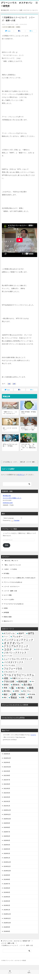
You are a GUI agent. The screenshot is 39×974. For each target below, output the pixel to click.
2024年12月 (7, 758)
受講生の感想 (8, 617)
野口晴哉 (32, 694)
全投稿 (18, 27)
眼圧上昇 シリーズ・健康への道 (29, 462)
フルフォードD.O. (13, 668)
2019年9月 (7, 875)
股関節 (6, 685)
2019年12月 (7, 862)
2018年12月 (7, 914)
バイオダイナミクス (13, 662)
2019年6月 (7, 888)
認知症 (22, 694)
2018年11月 (7, 918)
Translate (16, 520)
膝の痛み (7, 691)
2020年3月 (7, 849)
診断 (14, 384)
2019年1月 (7, 909)
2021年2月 (7, 801)
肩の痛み (27, 684)
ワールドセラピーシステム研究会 (13, 717)
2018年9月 (7, 927)
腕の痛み (21, 688)
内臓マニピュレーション (21, 678)
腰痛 (31, 688)
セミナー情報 (8, 595)
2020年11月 (7, 814)
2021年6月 (7, 784)
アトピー (6, 636)
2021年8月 (7, 775)
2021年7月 (7, 780)
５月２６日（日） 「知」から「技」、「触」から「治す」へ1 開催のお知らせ (28, 447)
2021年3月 (7, 797)
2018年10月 (7, 922)
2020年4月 (7, 844)
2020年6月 (7, 836)
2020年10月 (7, 819)
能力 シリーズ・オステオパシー (10, 428)
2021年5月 (7, 788)
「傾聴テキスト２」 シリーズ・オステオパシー (10, 412)
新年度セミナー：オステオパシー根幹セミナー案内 (28, 428)
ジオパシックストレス (15, 652)
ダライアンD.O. (8, 656)
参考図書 (6, 612)
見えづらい (27, 691)
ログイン (21, 474)
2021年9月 (7, 771)
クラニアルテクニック (16, 646)
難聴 (5, 697)
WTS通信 (6, 573)
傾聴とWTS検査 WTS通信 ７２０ (29, 412)
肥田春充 (16, 685)
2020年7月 (7, 832)
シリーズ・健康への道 (8, 27)
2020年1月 (7, 858)
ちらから (33, 735)
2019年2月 (7, 905)
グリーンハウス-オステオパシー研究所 (15, 705)
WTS (31, 633)
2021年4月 (7, 793)
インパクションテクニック (18, 640)
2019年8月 (7, 879)
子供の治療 (9, 681)
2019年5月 (7, 892)
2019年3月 (7, 901)
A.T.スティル (9, 633)
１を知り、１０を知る (10, 569)
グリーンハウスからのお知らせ (13, 582)
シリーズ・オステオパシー (12, 586)
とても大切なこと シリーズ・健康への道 (11, 462)
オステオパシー (14, 643)
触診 (6, 694)
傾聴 (9, 384)
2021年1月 (7, 805)
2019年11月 (7, 866)
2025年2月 (7, 754)
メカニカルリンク (10, 672)
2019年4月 (7, 897)
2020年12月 (7, 810)
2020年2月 (7, 853)
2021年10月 (7, 767)
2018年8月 (7, 931)
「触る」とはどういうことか (12, 565)
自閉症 (17, 691)
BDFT (21, 633)
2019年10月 (7, 870)
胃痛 (5, 688)
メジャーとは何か (9, 599)
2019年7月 (7, 883)
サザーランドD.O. (22, 649)
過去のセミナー (8, 621)
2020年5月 (7, 840)
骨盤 (30, 697)
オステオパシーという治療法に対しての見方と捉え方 (19, 578)
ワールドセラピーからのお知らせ (13, 604)
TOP (16, 941)
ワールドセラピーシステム (19, 675)
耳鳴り (32, 681)
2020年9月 (7, 823)
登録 (6, 545)
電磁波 (13, 697)
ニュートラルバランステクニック (18, 659)
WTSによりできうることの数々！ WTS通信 (10, 445)
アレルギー (17, 636)
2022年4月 (7, 762)
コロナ (8, 649)
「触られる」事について (11, 560)
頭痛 (22, 697)
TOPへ (29, 972)
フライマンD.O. (9, 665)
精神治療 (22, 681)
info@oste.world (7, 502)
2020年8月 (7, 827)
